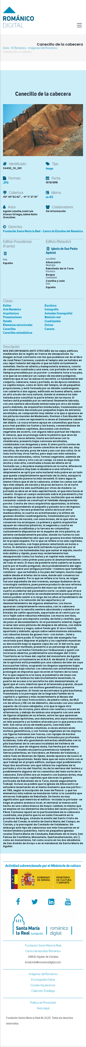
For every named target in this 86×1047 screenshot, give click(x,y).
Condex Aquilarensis (43, 985)
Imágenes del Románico (43, 974)
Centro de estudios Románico (43, 951)
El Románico (18, 48)
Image (49, 168)
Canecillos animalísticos (17, 332)
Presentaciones (12, 317)
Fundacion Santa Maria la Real (43, 945)
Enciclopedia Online (43, 979)
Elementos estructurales (17, 325)
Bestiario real (53, 317)
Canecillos (9, 329)
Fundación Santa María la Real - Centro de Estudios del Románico (43, 231)
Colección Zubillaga (43, 990)
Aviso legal (43, 1008)
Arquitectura (11, 313)
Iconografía (51, 309)
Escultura (50, 305)
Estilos (7, 305)
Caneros (49, 329)
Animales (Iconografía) (58, 313)
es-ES (49, 197)
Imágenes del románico (42, 48)
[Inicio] (28, 17)
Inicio (6, 48)
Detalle (7, 321)
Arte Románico (12, 309)
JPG (5, 182)
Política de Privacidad (43, 1002)
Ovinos (49, 325)
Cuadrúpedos (53, 321)
